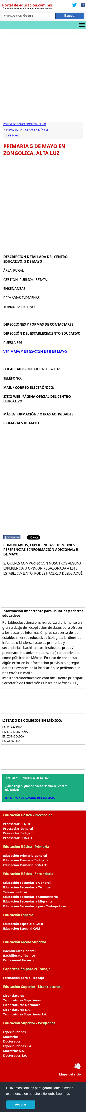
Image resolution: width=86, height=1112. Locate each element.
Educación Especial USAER (23, 924)
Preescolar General (18, 828)
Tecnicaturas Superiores (22, 1000)
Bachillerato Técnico (19, 955)
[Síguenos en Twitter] (74, 5)
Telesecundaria (15, 892)
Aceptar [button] (20, 1104)
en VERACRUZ (12, 727)
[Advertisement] (43, 79)
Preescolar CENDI (16, 824)
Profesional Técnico (18, 960)
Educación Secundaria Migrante (28, 901)
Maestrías (10, 1037)
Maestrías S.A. (14, 1051)
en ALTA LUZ (11, 741)
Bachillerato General (19, 951)
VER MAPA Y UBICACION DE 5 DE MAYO (35, 351)
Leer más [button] (63, 1093)
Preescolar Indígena (18, 833)
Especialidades (14, 1032)
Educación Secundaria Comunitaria (30, 897)
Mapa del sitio (70, 1074)
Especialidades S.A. (17, 1046)
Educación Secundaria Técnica (26, 887)
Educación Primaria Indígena (25, 860)
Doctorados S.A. (15, 1055)
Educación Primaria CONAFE (25, 865)
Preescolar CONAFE (18, 838)
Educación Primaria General (25, 855)
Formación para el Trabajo (23, 978)
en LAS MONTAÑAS (15, 732)
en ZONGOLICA (13, 736)
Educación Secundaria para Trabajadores (34, 906)
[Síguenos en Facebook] (82, 5)
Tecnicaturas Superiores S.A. (25, 1014)
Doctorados (12, 1041)
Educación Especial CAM (21, 928)
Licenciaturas (13, 995)
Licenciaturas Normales (21, 1005)
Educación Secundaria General (27, 882)
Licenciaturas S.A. (16, 1009)
